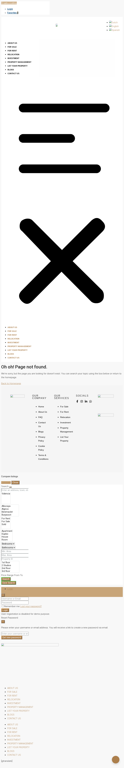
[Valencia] (5, 493)
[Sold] (5, 524)
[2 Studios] (10, 565)
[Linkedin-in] (86, 401)
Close (15, 482)
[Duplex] (7, 534)
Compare (6, 482)
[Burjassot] (10, 514)
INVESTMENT (13, 58)
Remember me (12, 606)
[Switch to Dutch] (113, 22)
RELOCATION (13, 54)
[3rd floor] (10, 571)
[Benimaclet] (10, 511)
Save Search (8, 582)
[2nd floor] (10, 568)
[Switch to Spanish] (114, 30)
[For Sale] (5, 521)
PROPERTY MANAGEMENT (19, 62)
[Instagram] (81, 401)
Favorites (12, 13)
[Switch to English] (114, 26)
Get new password (11, 637)
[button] (62, 200)
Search (5, 579)
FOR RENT (12, 51)
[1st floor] (10, 562)
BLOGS (11, 70)
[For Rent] (5, 518)
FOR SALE (12, 47)
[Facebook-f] (77, 401)
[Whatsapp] (90, 401)
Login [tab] (10, 589)
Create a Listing (9, 3)
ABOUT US (12, 43)
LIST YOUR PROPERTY (18, 66)
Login (10, 9)
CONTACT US (13, 73)
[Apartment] (7, 531)
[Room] (7, 539)
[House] (7, 536)
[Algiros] (10, 509)
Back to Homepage (11, 383)
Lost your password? (31, 606)
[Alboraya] (10, 506)
